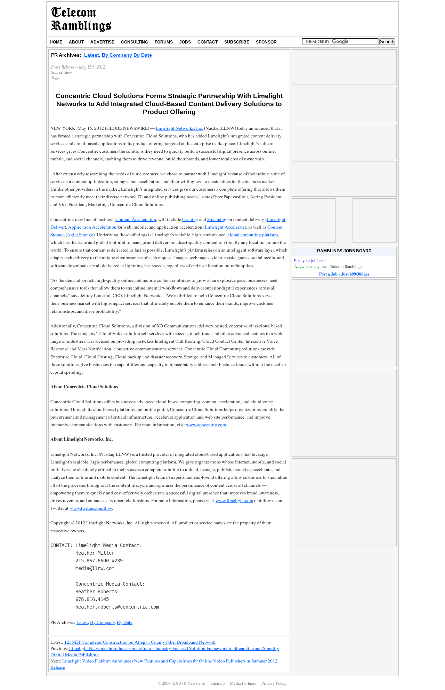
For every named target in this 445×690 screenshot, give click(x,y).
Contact (207, 42)
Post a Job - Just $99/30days (344, 274)
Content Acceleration (135, 219)
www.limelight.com (234, 500)
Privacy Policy (273, 683)
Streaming (216, 219)
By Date (143, 55)
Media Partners (243, 683)
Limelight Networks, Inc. (179, 128)
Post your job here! (310, 260)
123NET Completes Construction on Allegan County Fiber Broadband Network (140, 642)
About (76, 42)
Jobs (185, 42)
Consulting (134, 42)
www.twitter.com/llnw (91, 508)
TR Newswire (81, 19)
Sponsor (266, 42)
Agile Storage (80, 234)
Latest (91, 55)
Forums (164, 42)
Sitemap (217, 683)
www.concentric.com (206, 424)
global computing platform (252, 234)
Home (56, 42)
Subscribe (236, 42)
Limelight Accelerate (225, 227)
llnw (68, 72)
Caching (190, 219)
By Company (117, 55)
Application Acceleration (92, 227)
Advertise (102, 42)
